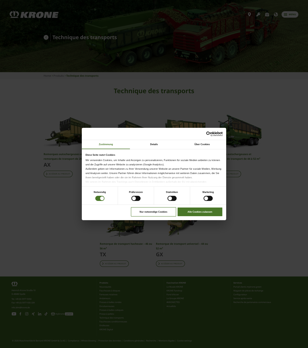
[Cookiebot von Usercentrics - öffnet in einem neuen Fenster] (209, 133)
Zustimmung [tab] (106, 144)
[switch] (136, 198)
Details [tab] (154, 144)
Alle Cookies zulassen (200, 211)
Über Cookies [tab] (202, 144)
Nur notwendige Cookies (153, 211)
